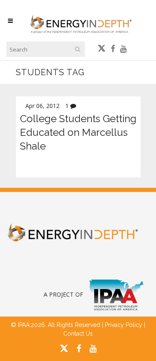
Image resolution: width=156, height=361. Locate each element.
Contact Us (78, 333)
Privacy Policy (123, 325)
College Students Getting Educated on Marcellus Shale (78, 132)
